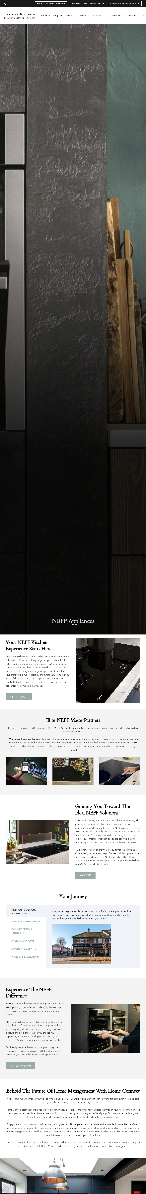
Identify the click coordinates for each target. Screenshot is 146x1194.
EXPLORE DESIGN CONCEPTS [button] (21, 931)
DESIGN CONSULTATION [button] (25, 921)
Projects (57, 15)
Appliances (98, 15)
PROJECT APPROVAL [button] (23, 941)
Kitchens (43, 15)
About (69, 15)
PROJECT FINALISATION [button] (25, 956)
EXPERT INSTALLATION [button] (24, 949)
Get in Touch (131, 15)
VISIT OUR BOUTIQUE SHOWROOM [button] (23, 911)
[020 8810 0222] (5, 4)
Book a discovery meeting (51, 3)
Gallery (82, 15)
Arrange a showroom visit (124, 3)
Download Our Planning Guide (87, 3)
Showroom (115, 15)
